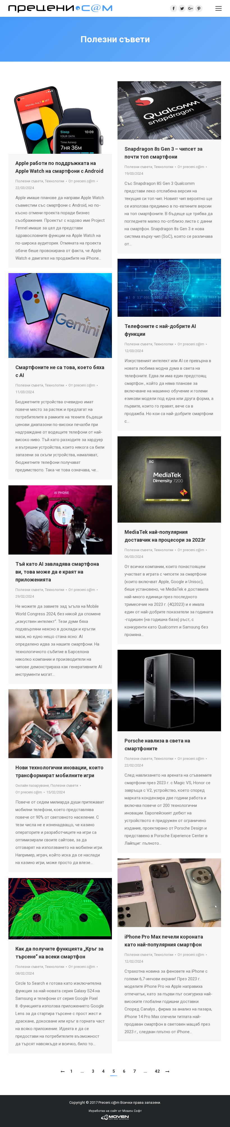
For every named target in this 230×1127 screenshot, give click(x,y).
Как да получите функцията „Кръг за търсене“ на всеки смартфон (59, 953)
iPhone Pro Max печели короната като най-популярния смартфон (164, 940)
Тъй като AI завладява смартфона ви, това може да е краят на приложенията (57, 572)
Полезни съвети (29, 181)
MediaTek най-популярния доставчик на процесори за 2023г (165, 536)
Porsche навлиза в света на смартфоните (157, 744)
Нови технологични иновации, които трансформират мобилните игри (59, 771)
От (81, 181)
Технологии (54, 181)
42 (157, 1071)
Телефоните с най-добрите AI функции (160, 330)
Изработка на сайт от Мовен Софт (115, 1111)
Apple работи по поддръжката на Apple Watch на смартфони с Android (59, 167)
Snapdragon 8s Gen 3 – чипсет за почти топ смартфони (164, 153)
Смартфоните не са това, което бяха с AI (59, 371)
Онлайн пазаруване (32, 785)
